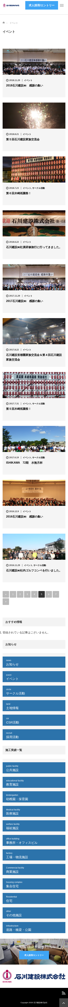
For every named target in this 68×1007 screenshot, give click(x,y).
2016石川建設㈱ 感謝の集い (24, 516)
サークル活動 (38, 188)
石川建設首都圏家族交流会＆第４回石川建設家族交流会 (34, 357)
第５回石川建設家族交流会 (23, 139)
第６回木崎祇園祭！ (18, 193)
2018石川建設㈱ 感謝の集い (24, 85)
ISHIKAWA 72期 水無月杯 (24, 462)
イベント (14, 23)
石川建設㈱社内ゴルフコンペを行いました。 (34, 570)
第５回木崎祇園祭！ (18, 408)
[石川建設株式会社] (11, 5)
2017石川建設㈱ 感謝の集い (24, 301)
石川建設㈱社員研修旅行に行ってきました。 (34, 247)
